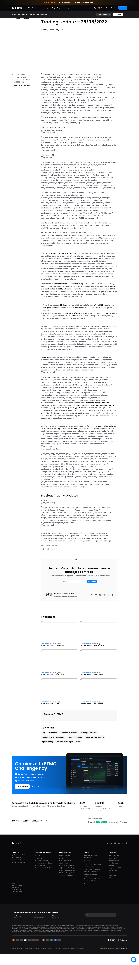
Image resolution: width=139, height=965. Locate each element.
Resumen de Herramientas (88, 861)
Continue (118, 14)
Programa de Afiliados (45, 863)
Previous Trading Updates (23, 85)
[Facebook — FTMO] (119, 843)
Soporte (40, 858)
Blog (58, 8)
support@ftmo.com (21, 860)
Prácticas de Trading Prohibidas (91, 857)
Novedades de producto (69, 733)
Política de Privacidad (77, 948)
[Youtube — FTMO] (111, 843)
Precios (61, 858)
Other (78, 742)
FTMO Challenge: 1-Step (67, 870)
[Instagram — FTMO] (115, 843)
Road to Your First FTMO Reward (53, 737)
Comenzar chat (19, 855)
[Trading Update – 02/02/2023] (59, 662)
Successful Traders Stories (94, 737)
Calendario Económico (92, 869)
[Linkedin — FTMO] (126, 843)
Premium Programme (66, 865)
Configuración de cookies (31, 948)
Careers (111, 873)
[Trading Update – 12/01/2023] (98, 691)
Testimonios (113, 870)
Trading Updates (46, 643)
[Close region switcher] (125, 14)
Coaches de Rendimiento (92, 864)
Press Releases (114, 856)
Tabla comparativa (66, 875)
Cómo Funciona (64, 856)
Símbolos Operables (91, 872)
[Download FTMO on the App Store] (111, 940)
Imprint (50, 948)
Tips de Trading (47, 742)
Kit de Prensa (41, 865)
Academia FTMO (89, 881)
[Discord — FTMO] (107, 843)
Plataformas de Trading (92, 878)
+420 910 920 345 (20, 862)
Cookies (43, 948)
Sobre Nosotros (114, 861)
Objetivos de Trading (66, 868)
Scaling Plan (63, 863)
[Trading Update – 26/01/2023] (98, 662)
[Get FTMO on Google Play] (122, 940)
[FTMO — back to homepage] (17, 8)
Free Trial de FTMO (65, 861)
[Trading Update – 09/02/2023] (98, 634)
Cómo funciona (42, 861)
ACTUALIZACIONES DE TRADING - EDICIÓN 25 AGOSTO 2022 (22, 79)
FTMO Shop (112, 875)
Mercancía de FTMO (44, 868)
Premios (111, 865)
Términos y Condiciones (62, 948)
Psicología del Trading (89, 733)
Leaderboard (88, 867)
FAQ (53, 8)
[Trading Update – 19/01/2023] (59, 691)
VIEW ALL (45, 500)
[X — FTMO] (123, 843)
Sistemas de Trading (75, 737)
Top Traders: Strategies (64, 742)
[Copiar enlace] (43, 549)
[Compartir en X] (52, 549)
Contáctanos (18, 857)
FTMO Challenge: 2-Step (67, 873)
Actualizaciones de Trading (90, 875)
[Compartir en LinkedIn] (47, 549)
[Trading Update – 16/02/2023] (59, 634)
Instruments (53, 733)
